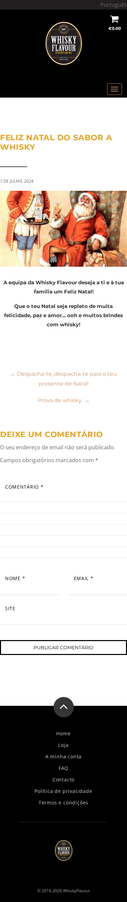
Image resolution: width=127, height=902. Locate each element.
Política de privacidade (63, 791)
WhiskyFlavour (76, 891)
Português (113, 4)
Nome (15, 578)
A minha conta (63, 756)
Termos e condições (63, 802)
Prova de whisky (64, 400)
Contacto (63, 779)
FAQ (63, 768)
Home (63, 733)
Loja (63, 745)
